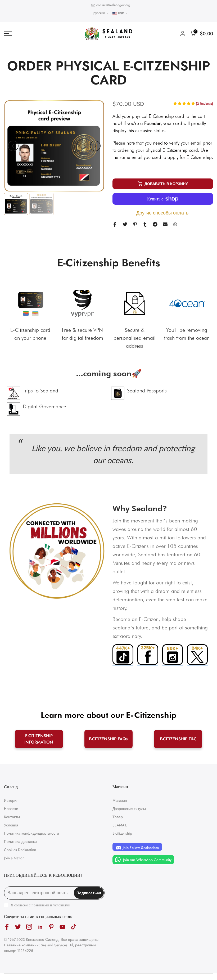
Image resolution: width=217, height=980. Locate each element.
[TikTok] (122, 655)
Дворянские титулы (129, 808)
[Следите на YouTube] (62, 927)
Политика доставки (20, 841)
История (11, 800)
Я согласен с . (41, 905)
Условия (11, 825)
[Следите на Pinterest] (51, 927)
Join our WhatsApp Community (146, 859)
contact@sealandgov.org (113, 5)
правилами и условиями (50, 905)
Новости (11, 808)
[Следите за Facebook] (7, 927)
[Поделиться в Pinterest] (135, 224)
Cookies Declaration (20, 849)
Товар (117, 817)
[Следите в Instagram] (29, 927)
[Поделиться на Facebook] (114, 224)
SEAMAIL (119, 825)
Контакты (12, 817)
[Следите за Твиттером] (18, 927)
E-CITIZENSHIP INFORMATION (38, 739)
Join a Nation (14, 858)
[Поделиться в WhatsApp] (175, 224)
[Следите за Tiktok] (73, 927)
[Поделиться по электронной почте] (165, 224)
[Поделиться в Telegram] (155, 224)
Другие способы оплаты (162, 212)
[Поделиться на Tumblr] (145, 224)
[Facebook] (147, 655)
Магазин (119, 800)
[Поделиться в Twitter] (125, 224)
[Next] (95, 146)
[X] (197, 655)
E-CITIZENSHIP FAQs (108, 739)
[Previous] (13, 146)
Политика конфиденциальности (31, 833)
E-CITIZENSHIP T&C (178, 739)
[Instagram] (172, 655)
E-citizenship (122, 833)
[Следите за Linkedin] (40, 927)
